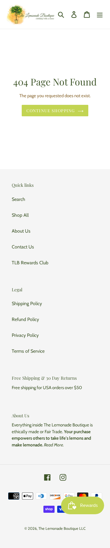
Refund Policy (25, 319)
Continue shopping (50, 110)
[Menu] (99, 14)
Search (18, 199)
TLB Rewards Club (30, 262)
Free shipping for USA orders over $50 (47, 387)
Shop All (20, 215)
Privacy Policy (25, 335)
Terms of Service (28, 351)
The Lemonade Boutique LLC (62, 528)
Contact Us (23, 247)
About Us (21, 231)
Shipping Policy (27, 303)
